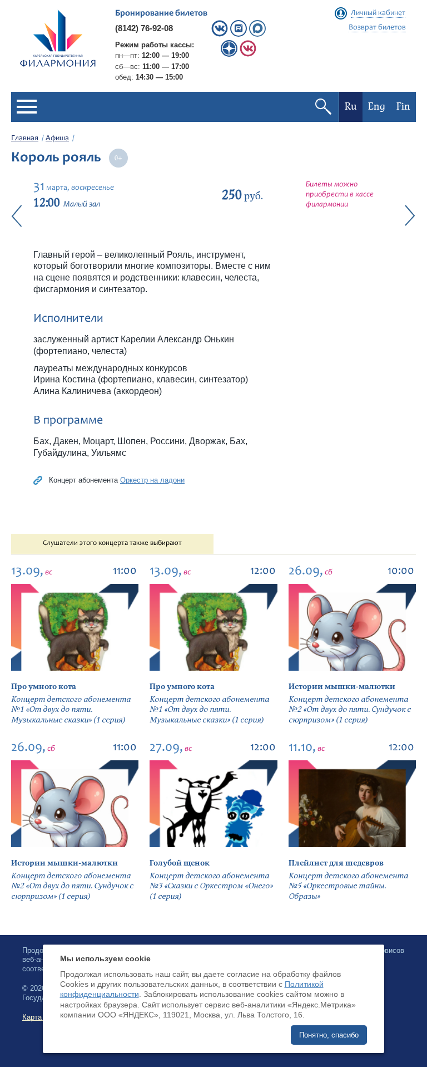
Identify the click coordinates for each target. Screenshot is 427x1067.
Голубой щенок (180, 863)
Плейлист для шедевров (336, 863)
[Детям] (248, 54)
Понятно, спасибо (329, 1035)
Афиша (57, 138)
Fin (403, 106)
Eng (376, 106)
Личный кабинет (378, 13)
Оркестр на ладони (152, 480)
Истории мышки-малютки (342, 686)
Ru (351, 106)
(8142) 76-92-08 (144, 28)
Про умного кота (43, 686)
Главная (24, 138)
